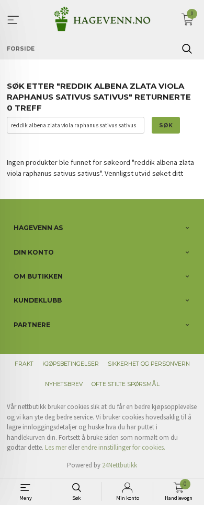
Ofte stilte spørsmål (126, 384)
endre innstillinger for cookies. (123, 447)
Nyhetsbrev (64, 384)
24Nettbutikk (119, 465)
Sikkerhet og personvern (149, 363)
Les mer (55, 447)
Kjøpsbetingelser (70, 363)
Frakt (24, 363)
